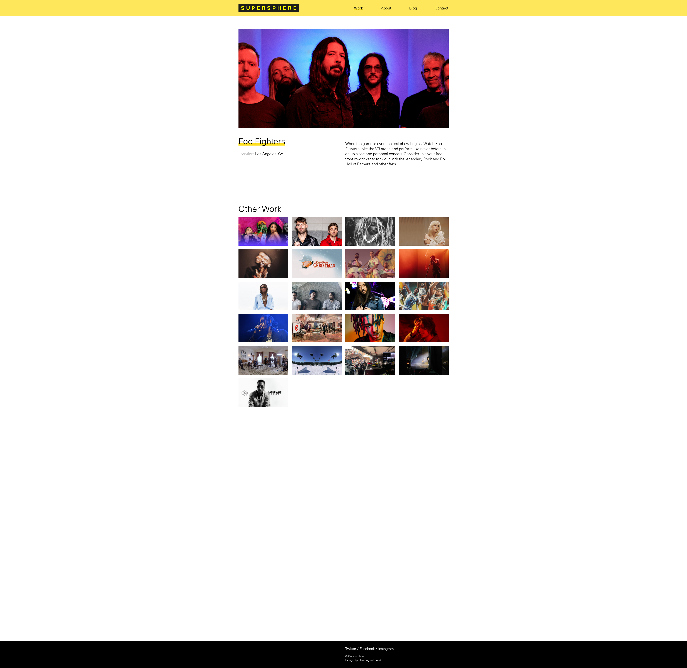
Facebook (367, 640)
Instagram (386, 640)
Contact (441, 8)
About (386, 8)
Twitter (350, 640)
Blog (413, 8)
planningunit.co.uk (370, 651)
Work (358, 8)
